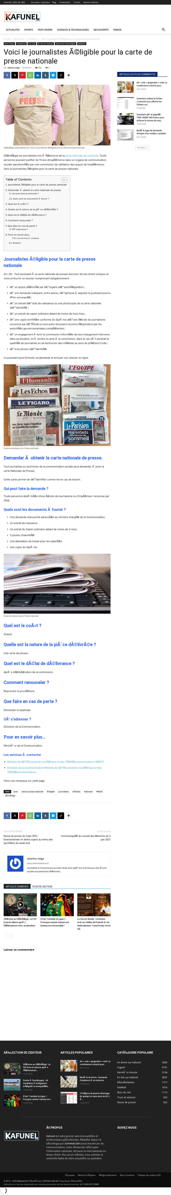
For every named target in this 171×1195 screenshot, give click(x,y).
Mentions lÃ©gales (87, 1175)
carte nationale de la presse (81, 155)
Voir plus (141, 147)
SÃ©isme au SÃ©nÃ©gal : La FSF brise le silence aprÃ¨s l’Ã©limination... (36, 1067)
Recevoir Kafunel (90, 2)
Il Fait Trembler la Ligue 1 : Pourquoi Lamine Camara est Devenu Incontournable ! (54, 922)
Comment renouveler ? (20, 220)
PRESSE (99, 791)
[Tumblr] (45, 75)
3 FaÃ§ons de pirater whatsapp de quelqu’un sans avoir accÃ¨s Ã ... (95, 1096)
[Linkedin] (37, 75)
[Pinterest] (22, 75)
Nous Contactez (127, 1175)
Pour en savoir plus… (19, 234)
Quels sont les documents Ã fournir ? (31, 198)
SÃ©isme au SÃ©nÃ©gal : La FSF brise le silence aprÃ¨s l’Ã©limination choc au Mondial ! (20, 922)
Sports (28, 29)
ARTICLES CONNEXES (17, 886)
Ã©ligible (51, 791)
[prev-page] (6, 936)
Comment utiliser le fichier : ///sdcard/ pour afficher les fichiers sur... (150, 101)
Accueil (7, 38)
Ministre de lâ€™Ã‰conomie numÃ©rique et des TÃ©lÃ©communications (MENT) (55, 761)
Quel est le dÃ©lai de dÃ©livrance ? (27, 215)
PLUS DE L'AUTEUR (42, 886)
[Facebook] (7, 75)
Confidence (33, 38)
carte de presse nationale (32, 791)
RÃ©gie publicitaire (108, 1175)
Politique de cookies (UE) (149, 1175)
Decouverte (101, 29)
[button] (163, 30)
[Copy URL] (60, 75)
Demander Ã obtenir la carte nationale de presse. (34, 190)
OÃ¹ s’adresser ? (20, 229)
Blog (54, 2)
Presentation (64, 2)
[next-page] (11, 936)
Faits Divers (19, 38)
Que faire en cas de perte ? (22, 226)
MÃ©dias (81, 43)
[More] (68, 75)
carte (15, 791)
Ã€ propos (70, 1175)
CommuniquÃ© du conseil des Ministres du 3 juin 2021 (86, 838)
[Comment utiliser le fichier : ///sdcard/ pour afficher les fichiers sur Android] (125, 103)
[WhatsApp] (30, 75)
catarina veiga (14, 67)
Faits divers (45, 29)
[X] (14, 75)
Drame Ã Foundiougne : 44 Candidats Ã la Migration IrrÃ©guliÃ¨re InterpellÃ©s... (36, 1083)
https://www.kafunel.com (38, 863)
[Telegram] (53, 75)
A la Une (32, 43)
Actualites (13, 29)
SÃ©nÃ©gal (10, 795)
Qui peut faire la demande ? (25, 193)
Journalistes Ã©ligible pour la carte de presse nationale (37, 184)
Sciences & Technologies (73, 29)
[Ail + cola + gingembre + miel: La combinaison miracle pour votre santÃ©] (125, 87)
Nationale (88, 791)
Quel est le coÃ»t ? (18, 204)
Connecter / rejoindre (40, 2)
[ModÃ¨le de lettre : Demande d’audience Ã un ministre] (68, 1082)
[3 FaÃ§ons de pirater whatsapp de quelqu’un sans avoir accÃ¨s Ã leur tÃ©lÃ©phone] (68, 1098)
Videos (117, 29)
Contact (77, 2)
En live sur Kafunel (45, 43)
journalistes (63, 791)
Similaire (17, 243)
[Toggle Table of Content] (63, 180)
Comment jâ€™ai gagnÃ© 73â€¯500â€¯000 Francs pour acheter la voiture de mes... (150, 117)
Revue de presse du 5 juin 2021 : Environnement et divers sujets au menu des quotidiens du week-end (28, 840)
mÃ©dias (76, 791)
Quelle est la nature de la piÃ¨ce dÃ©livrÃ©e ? (33, 209)
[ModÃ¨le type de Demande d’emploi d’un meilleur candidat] (125, 135)
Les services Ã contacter (28, 238)
